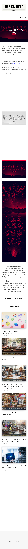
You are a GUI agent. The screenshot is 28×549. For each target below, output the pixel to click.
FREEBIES (16, 26)
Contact (13, 537)
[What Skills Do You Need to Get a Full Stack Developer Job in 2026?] (14, 455)
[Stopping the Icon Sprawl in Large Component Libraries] (14, 320)
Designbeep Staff (10, 36)
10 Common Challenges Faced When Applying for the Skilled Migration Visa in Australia (13, 386)
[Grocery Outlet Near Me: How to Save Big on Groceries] (14, 401)
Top (14, 545)
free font (8, 298)
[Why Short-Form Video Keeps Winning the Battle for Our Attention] (14, 428)
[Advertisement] (14, 93)
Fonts (11, 26)
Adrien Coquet (16, 63)
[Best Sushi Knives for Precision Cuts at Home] (14, 346)
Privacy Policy (21, 537)
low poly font (18, 298)
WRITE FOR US (6, 537)
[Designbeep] (14, 7)
